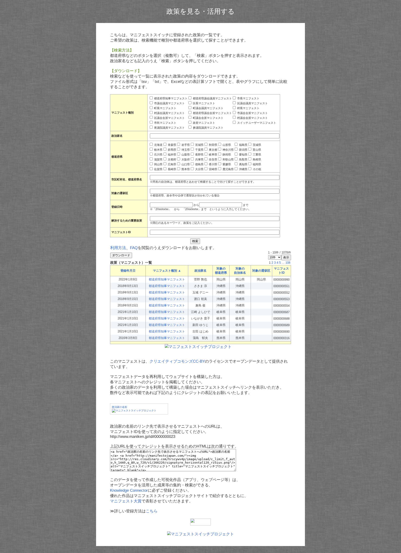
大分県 (199, 169)
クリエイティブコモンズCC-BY (177, 361)
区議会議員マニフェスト (252, 103)
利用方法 (118, 248)
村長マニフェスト (247, 108)
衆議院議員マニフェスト (169, 127)
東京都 (212, 149)
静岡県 (226, 154)
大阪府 (185, 159)
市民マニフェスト (164, 122)
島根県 (256, 159)
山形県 (226, 144)
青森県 (171, 144)
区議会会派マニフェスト (169, 118)
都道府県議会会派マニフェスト (212, 113)
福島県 (242, 144)
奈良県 (212, 159)
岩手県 (185, 144)
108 (287, 262)
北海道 (157, 144)
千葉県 (199, 149)
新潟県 (242, 149)
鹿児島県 (228, 169)
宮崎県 (212, 169)
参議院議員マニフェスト (207, 127)
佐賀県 (157, 169)
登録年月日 (128, 270)
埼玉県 (185, 149)
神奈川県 (228, 149)
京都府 (171, 159)
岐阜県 (212, 154)
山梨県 (185, 154)
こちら (152, 511)
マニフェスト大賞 (126, 501)
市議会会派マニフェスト (252, 113)
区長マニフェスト (203, 103)
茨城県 (256, 144)
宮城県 (199, 144)
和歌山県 (228, 159)
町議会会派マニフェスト (207, 118)
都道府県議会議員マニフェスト (212, 98)
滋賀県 (157, 159)
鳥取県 (242, 159)
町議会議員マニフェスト (207, 108)
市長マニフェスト (247, 98)
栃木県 (157, 149)
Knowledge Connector (129, 490)
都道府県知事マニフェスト (170, 98)
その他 (256, 169)
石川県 (157, 154)
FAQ (134, 248)
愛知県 (242, 154)
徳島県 (199, 164)
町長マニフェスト (164, 108)
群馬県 (171, 149)
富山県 (256, 149)
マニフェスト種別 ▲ (167, 270)
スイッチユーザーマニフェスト (256, 122)
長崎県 (171, 169)
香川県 (212, 164)
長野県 (199, 154)
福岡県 (256, 164)
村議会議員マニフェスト (169, 113)
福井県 (171, 154)
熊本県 (185, 169)
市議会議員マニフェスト (169, 103)
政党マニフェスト (203, 122)
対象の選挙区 (261, 270)
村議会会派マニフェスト (252, 118)
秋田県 (212, 144)
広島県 (171, 164)
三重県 (256, 154)
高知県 (242, 164)
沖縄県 (242, 169)
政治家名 (200, 270)
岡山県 (157, 164)
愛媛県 (226, 164)
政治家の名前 (119, 407)
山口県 (185, 164)
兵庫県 (199, 159)
